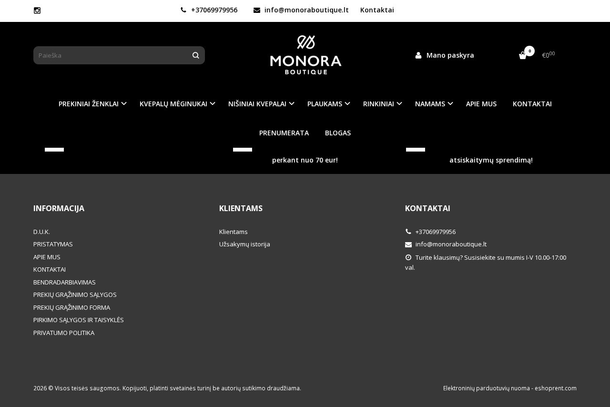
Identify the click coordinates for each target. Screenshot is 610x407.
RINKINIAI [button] (378, 103)
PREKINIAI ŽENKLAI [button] (89, 103)
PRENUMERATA (284, 132)
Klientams (241, 208)
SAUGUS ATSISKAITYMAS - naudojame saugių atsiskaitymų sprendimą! (500, 150)
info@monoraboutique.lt (306, 9)
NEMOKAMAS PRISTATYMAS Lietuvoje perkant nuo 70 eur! (314, 150)
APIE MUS (481, 103)
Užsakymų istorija (244, 244)
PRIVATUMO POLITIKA (63, 332)
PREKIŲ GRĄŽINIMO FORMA (71, 307)
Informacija (58, 208)
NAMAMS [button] (430, 103)
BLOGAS (338, 132)
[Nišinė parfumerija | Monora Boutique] (305, 55)
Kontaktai (377, 9)
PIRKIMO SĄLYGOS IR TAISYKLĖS (78, 319)
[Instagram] (37, 10)
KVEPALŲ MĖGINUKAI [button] (173, 103)
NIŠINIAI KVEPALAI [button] (257, 103)
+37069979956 (213, 9)
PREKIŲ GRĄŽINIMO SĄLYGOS (75, 294)
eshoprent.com (556, 388)
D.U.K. (41, 231)
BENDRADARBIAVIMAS (64, 282)
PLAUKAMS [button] (324, 103)
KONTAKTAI (532, 103)
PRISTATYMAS (53, 244)
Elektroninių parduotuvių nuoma (486, 388)
